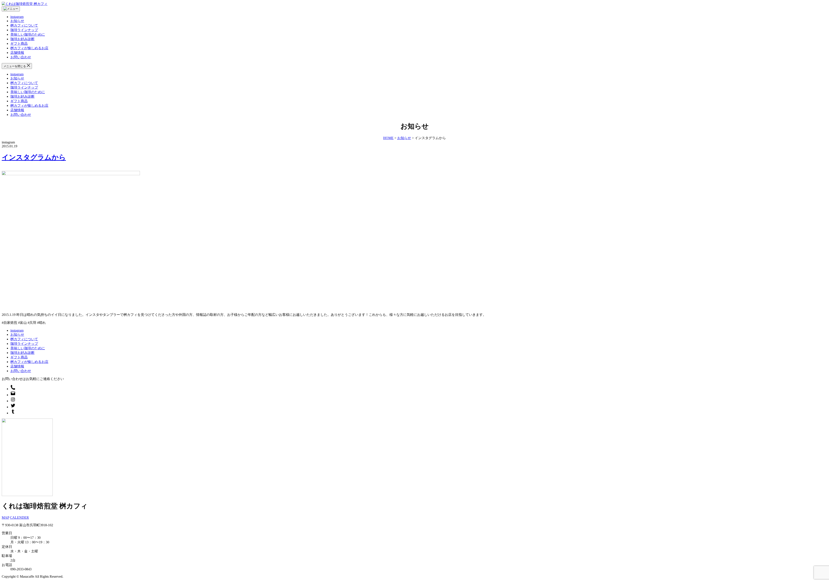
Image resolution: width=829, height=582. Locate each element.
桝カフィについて (24, 25)
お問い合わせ (20, 57)
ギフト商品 (19, 43)
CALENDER (19, 517)
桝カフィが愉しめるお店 (29, 48)
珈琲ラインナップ (24, 30)
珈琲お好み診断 (22, 39)
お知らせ (17, 21)
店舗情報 (17, 52)
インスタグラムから (34, 157)
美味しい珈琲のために (27, 34)
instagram (17, 17)
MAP (5, 517)
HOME (388, 138)
